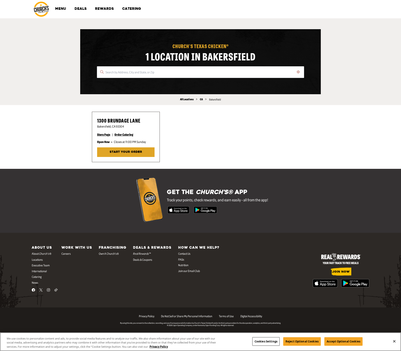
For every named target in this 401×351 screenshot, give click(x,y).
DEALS (81, 9)
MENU (60, 9)
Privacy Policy (146, 316)
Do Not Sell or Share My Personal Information (186, 316)
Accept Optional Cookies (343, 341)
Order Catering (123, 134)
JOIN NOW (341, 271)
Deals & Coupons (142, 259)
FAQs (181, 259)
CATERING (131, 9)
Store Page (103, 134)
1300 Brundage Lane (118, 120)
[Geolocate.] (298, 72)
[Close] (394, 341)
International (39, 271)
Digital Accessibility (251, 316)
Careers (66, 253)
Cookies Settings (266, 341)
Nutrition (183, 265)
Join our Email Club (189, 271)
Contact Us (184, 253)
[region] (200, 341)
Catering (37, 276)
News (35, 282)
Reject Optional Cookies (302, 341)
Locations (37, 259)
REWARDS (104, 9)
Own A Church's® (109, 253)
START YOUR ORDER (126, 152)
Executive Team (41, 265)
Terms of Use (226, 316)
